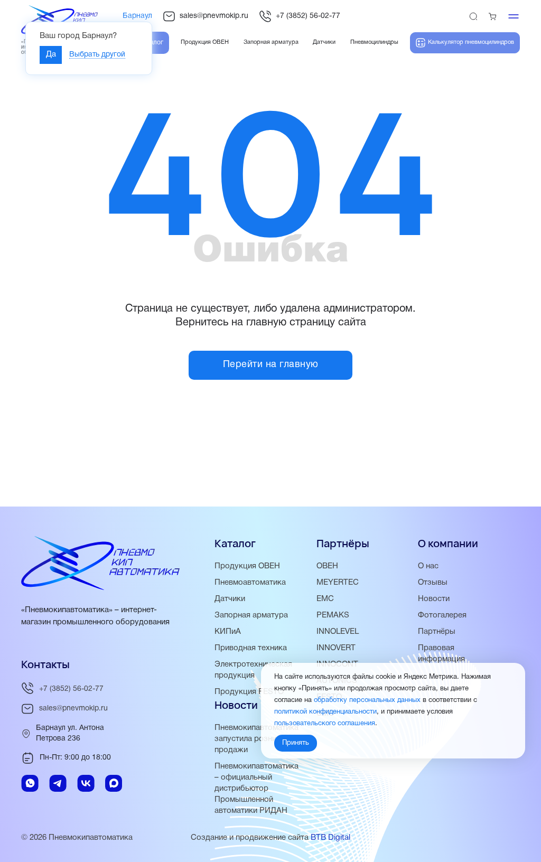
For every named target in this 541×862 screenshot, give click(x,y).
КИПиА (227, 631)
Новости (434, 599)
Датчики (229, 599)
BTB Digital (330, 837)
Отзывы (432, 582)
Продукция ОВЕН (247, 566)
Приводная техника (250, 648)
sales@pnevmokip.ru (214, 16)
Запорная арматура (251, 615)
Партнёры (436, 631)
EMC (325, 599)
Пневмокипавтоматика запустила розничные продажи (256, 739)
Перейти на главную (271, 364)
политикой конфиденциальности (325, 712)
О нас (428, 566)
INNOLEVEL (337, 631)
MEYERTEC (337, 582)
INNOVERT (336, 648)
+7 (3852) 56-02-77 (308, 16)
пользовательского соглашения (324, 723)
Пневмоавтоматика (250, 582)
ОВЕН (327, 566)
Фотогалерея (442, 615)
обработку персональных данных (367, 700)
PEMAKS (332, 615)
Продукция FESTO (249, 692)
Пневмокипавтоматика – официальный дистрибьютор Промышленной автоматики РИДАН (256, 788)
